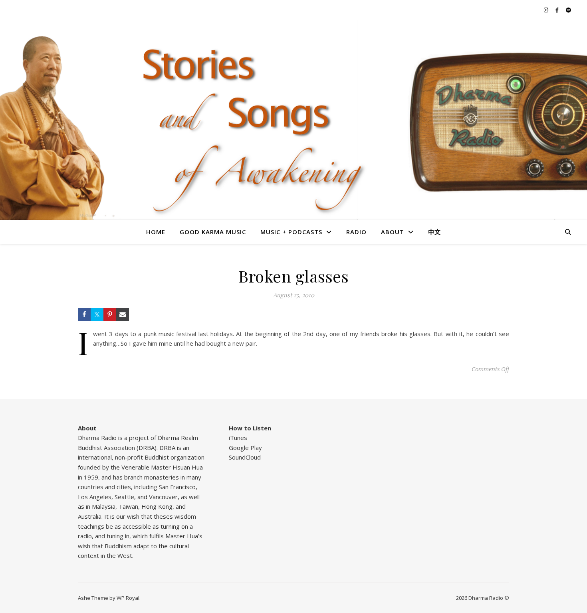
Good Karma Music (213, 232)
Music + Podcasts (291, 232)
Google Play (245, 448)
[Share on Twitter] (97, 314)
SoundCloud (245, 457)
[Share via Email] (122, 314)
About (392, 232)
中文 (434, 232)
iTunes (238, 438)
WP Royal (128, 597)
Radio (356, 232)
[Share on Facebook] (84, 314)
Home (155, 232)
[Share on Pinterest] (109, 314)
